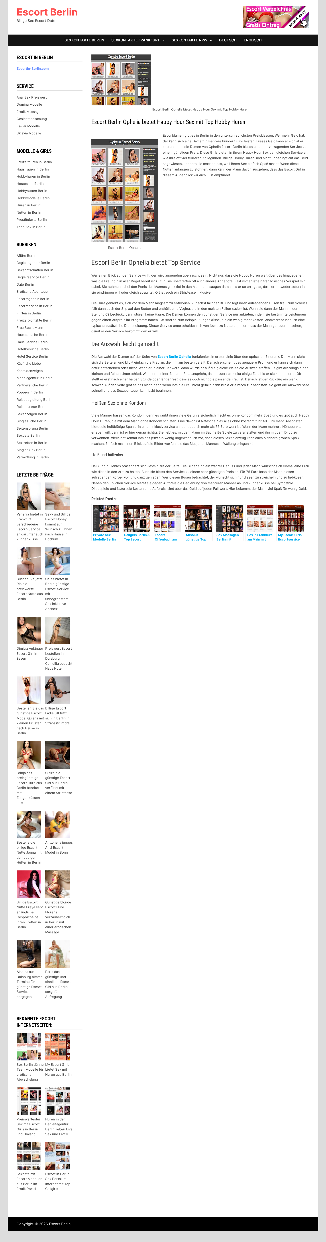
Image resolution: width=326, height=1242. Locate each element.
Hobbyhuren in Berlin (33, 176)
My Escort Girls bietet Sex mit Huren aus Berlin (58, 1069)
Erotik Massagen (30, 112)
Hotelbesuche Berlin (33, 349)
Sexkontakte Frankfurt (135, 40)
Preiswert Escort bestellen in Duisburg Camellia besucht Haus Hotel (58, 658)
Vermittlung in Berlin (33, 457)
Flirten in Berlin (29, 313)
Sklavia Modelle (29, 133)
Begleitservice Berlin (33, 277)
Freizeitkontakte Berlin (34, 320)
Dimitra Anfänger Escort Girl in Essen (30, 653)
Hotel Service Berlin (32, 356)
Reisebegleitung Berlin (35, 399)
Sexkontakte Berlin (84, 40)
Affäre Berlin (26, 256)
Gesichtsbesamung (32, 119)
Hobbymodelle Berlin (33, 198)
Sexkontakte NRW (189, 40)
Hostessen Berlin (30, 184)
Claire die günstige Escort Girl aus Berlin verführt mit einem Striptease (58, 783)
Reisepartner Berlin (32, 407)
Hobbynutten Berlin (32, 191)
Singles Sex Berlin (31, 450)
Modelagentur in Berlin (35, 378)
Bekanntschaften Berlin (35, 270)
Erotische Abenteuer (33, 291)
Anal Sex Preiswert (32, 97)
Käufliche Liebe (29, 363)
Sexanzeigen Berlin (32, 414)
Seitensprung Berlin (32, 428)
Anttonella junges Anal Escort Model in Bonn (59, 847)
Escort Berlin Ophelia (174, 357)
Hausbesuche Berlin (32, 335)
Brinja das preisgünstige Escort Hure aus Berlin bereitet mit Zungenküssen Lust (29, 788)
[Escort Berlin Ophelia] (124, 190)
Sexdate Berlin (28, 435)
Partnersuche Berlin (32, 385)
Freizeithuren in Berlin (34, 162)
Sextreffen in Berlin (32, 443)
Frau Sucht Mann (30, 328)
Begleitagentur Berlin (33, 263)
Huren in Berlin (28, 205)
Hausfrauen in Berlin (33, 169)
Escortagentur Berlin (33, 299)
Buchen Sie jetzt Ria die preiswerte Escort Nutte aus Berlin (30, 589)
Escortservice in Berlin (34, 306)
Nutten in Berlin (29, 212)
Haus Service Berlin (32, 342)
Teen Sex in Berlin (31, 227)
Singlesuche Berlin (31, 421)
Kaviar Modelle (28, 126)
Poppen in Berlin (30, 392)
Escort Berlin (47, 12)
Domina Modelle (29, 104)
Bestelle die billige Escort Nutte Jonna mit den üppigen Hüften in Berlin (29, 852)
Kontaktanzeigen (30, 371)
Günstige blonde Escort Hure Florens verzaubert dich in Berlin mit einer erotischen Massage (58, 917)
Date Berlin (25, 284)
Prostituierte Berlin (32, 219)
